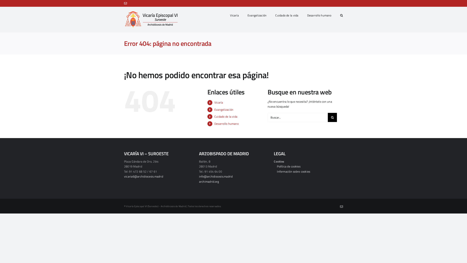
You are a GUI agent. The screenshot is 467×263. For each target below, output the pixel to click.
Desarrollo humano (226, 123)
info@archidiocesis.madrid (216, 176)
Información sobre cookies (293, 171)
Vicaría (218, 102)
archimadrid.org (209, 181)
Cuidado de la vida (225, 116)
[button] (341, 15)
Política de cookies (288, 166)
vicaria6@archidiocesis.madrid (143, 176)
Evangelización (223, 109)
